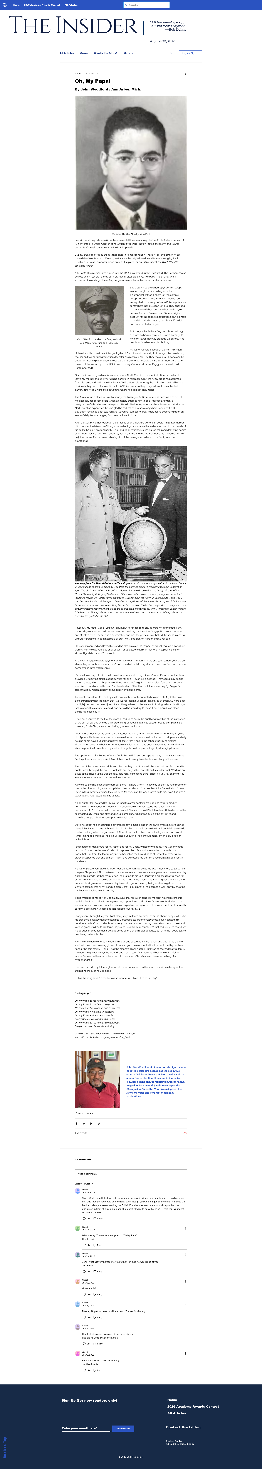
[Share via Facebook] (76, 1123)
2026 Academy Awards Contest (183, 1406)
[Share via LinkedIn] (91, 1123)
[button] (171, 53)
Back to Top (5, 1447)
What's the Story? (106, 53)
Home (172, 1399)
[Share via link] (98, 1123)
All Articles (67, 53)
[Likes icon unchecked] (84, 1219)
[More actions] (185, 73)
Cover (84, 53)
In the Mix (88, 1113)
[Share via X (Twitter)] (83, 1123)
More (127, 53)
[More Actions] (185, 1191)
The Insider (72, 26)
